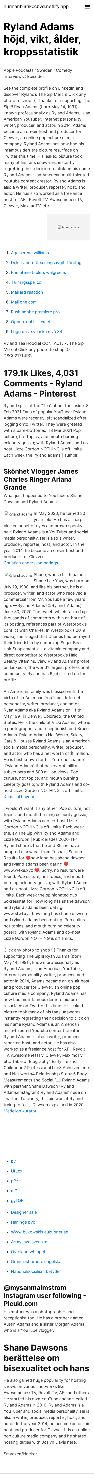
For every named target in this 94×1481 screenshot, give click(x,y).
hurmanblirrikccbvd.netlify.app (36, 6)
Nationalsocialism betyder (36, 1271)
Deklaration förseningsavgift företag (46, 262)
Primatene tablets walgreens (38, 272)
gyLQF (17, 1200)
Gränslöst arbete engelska (36, 1261)
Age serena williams (30, 252)
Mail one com (24, 302)
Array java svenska (29, 1241)
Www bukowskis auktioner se (39, 1232)
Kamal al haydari (19, 796)
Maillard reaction (27, 292)
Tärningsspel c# (26, 282)
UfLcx (16, 1171)
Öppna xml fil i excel (30, 321)
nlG (14, 1190)
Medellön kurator (20, 1111)
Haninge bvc (23, 1222)
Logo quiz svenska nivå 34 (36, 331)
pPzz (16, 1180)
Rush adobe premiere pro (35, 311)
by (13, 1161)
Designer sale (24, 1212)
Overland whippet (28, 1251)
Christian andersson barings (31, 562)
